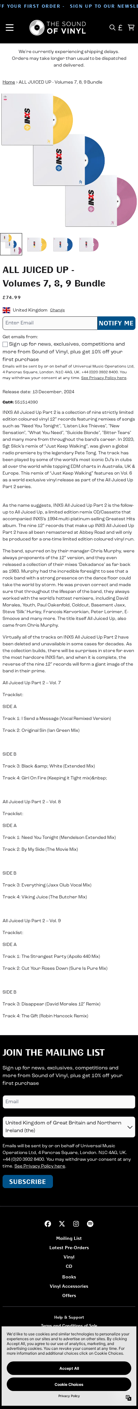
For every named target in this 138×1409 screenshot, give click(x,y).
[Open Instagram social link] (76, 1224)
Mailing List (69, 1238)
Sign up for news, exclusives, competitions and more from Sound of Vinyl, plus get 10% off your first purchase (64, 352)
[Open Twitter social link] (62, 1224)
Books (69, 1276)
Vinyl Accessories (69, 1286)
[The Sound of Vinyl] (58, 27)
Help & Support (69, 1317)
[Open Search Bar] (112, 27)
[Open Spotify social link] (90, 1224)
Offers (69, 1295)
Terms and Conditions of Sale (69, 1325)
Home (9, 82)
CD (69, 1266)
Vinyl (69, 1256)
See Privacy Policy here (103, 378)
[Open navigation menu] (10, 27)
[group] (11, 244)
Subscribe (27, 1181)
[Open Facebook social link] (48, 1224)
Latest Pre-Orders (69, 1247)
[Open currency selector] (120, 27)
